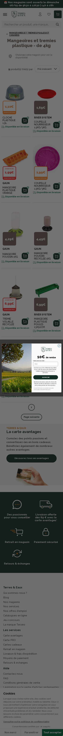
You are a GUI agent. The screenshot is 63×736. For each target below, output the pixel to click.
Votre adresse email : (39, 360)
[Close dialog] (59, 345)
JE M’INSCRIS (45, 377)
